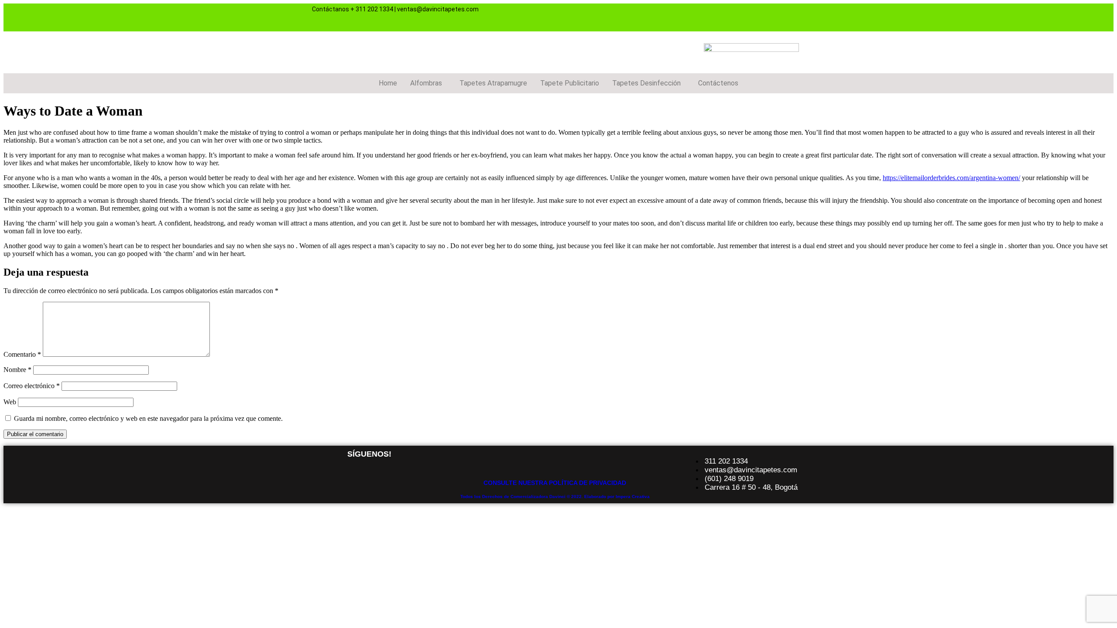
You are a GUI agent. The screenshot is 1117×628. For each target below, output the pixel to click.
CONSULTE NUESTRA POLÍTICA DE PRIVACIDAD (554, 482)
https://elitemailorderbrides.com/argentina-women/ (951, 177)
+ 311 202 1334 (371, 9)
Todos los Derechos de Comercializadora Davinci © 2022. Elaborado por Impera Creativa (555, 496)
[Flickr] (794, 16)
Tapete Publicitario (569, 83)
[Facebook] (717, 16)
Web (9, 402)
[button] (428, 83)
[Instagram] (743, 16)
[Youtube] (768, 16)
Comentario (22, 354)
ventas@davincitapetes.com (438, 9)
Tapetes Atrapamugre (493, 83)
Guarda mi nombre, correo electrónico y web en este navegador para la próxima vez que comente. (148, 418)
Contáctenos (718, 83)
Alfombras (426, 83)
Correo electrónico (31, 385)
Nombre (17, 369)
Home (388, 83)
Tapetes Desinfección (646, 83)
